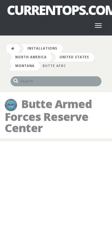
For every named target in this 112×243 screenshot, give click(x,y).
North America (31, 57)
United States (74, 57)
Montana (25, 66)
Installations (42, 48)
